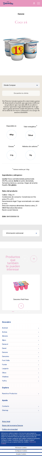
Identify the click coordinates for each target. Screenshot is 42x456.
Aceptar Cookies (21, 454)
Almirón (5, 336)
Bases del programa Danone (12, 425)
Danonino (5, 356)
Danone (5, 352)
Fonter (4, 365)
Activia (4, 332)
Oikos (4, 373)
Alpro (4, 340)
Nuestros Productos (9, 394)
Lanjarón (5, 369)
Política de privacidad (10, 429)
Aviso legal (6, 421)
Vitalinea (5, 377)
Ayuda (5, 400)
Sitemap (5, 410)
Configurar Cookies (21, 451)
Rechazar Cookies (21, 447)
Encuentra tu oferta (21, 93)
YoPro (4, 381)
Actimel (5, 328)
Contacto (5, 406)
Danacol (5, 344)
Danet (4, 348)
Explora (5, 387)
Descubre (6, 322)
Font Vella (6, 360)
